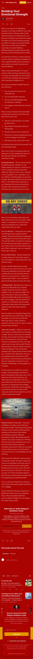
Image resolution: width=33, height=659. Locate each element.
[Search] (30, 576)
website (8, 487)
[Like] (3, 24)
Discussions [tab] (15, 576)
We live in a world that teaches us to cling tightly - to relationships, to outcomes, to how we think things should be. (12, 599)
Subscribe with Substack (18, 641)
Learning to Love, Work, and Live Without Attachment (11, 595)
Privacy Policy (22, 648)
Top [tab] (3, 576)
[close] (27, 605)
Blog (3, 8)
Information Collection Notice (19, 532)
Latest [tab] (8, 576)
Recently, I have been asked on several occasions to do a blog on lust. (11, 584)
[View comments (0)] (7, 24)
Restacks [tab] (13, 553)
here (16, 498)
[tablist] (9, 553)
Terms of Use (25, 530)
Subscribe (23, 2)
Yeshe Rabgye (9, 18)
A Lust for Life (6, 581)
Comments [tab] (5, 553)
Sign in (29, 2)
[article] (16, 585)
